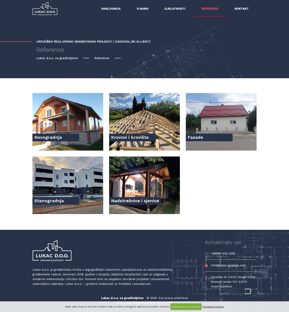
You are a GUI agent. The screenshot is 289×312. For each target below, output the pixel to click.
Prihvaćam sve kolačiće (186, 306)
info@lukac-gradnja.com (228, 265)
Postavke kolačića (213, 306)
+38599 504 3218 (223, 253)
